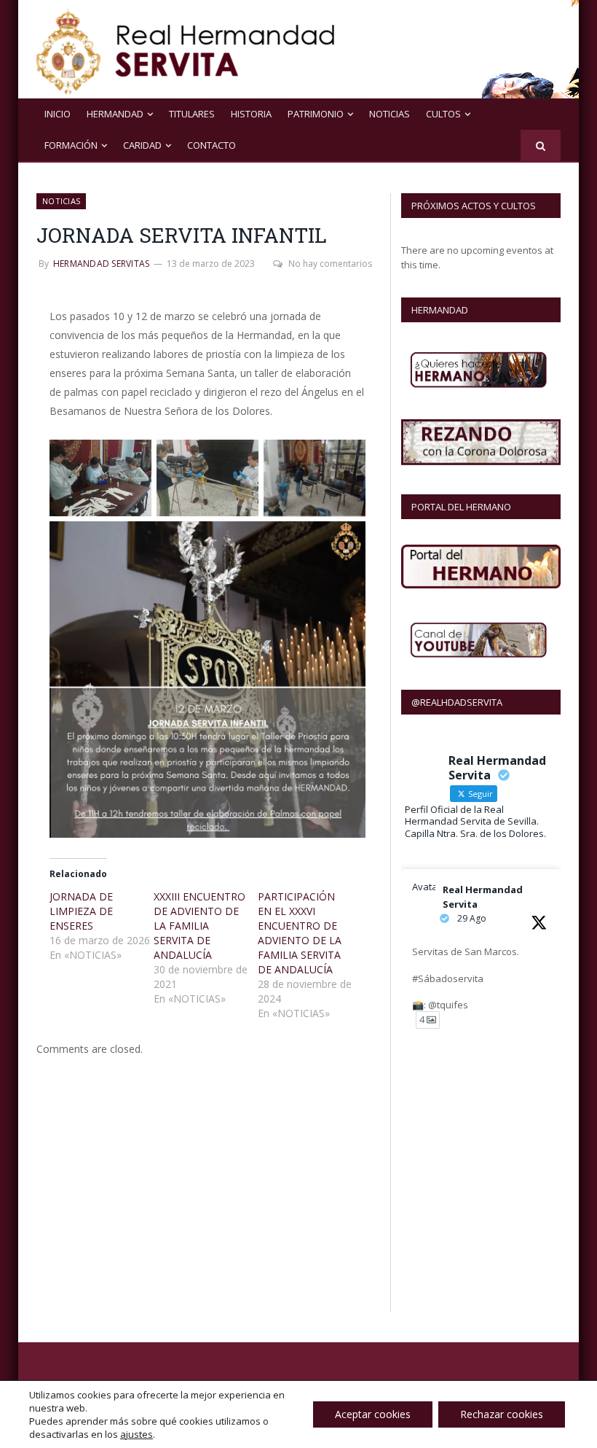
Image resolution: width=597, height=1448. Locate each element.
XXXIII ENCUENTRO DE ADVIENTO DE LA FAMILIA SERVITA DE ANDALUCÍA (199, 926)
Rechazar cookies (501, 1414)
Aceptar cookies (373, 1414)
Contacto (211, 145)
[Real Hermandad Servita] (185, 49)
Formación (71, 145)
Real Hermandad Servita (483, 897)
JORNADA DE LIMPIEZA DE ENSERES (81, 911)
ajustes (136, 1434)
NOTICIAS (389, 113)
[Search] (541, 145)
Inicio (57, 113)
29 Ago (471, 918)
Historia (251, 113)
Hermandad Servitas (101, 263)
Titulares (192, 113)
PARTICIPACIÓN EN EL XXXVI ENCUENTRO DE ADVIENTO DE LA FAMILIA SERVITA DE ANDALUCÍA (299, 933)
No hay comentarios (330, 263)
